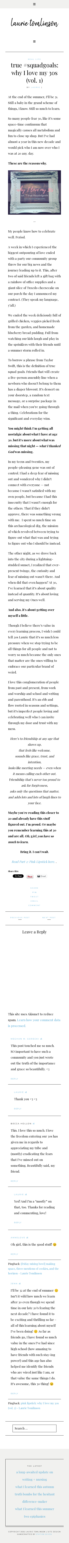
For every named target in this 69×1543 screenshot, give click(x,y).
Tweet (34, 897)
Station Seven (44, 1534)
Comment (34, 905)
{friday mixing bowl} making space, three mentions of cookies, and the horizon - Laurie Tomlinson (33, 1268)
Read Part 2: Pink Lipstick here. (34, 862)
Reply (14, 1079)
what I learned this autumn (34, 1487)
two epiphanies (34, 1516)
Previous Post (20, 918)
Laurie (35, 87)
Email (35, 901)
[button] (34, 4)
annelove (18, 1237)
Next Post (49, 918)
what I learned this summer (34, 1509)
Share (34, 888)
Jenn (14, 1283)
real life (34, 59)
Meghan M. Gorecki (25, 1039)
